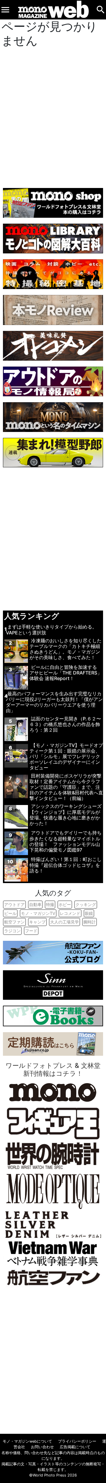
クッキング (85, 904)
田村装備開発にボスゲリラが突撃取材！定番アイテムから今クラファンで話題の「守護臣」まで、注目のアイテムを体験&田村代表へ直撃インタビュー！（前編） (66, 787)
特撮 (50, 904)
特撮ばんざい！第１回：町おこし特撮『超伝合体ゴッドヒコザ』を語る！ (65, 864)
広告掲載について (75, 1447)
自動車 (35, 904)
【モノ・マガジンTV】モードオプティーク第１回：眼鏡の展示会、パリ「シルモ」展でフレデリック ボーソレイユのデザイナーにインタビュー (66, 756)
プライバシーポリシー (77, 1441)
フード (31, 930)
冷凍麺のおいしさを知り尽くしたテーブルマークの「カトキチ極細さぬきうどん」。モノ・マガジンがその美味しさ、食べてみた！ (65, 649)
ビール (10, 913)
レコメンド (70, 913)
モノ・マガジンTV (38, 913)
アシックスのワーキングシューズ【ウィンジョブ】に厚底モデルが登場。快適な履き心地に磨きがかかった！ (65, 814)
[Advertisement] (53, 116)
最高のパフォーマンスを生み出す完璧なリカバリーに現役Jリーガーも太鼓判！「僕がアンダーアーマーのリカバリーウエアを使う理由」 (54, 702)
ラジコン (12, 930)
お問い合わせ (42, 1447)
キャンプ (37, 921)
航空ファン (14, 921)
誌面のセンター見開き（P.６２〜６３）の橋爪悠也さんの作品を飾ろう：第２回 (65, 724)
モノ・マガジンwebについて (27, 1441)
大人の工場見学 (64, 921)
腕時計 (89, 921)
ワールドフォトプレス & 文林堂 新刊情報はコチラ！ (53, 1069)
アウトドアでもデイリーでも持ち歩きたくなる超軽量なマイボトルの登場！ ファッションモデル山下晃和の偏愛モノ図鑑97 (65, 841)
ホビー (65, 904)
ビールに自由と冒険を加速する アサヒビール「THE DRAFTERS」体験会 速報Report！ (65, 672)
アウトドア (14, 904)
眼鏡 (89, 913)
